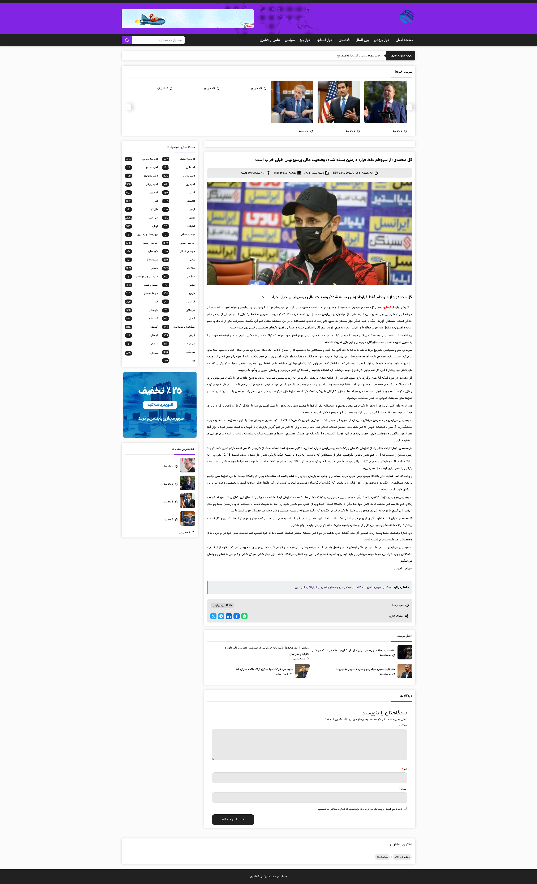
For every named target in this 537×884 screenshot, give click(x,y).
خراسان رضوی (142, 243)
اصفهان (142, 193)
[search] (127, 40)
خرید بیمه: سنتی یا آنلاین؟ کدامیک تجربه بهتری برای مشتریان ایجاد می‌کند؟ (337, 56)
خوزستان (142, 251)
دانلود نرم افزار (402, 857)
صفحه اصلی (404, 40)
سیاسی (290, 40)
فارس (179, 293)
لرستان (142, 335)
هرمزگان (179, 352)
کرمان (307, 173)
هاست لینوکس (268, 877)
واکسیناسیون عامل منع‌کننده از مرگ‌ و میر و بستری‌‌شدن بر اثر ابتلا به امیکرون (343, 587)
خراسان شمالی (179, 251)
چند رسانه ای (180, 235)
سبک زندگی (142, 260)
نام (404, 769)
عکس (179, 285)
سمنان (142, 268)
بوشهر (179, 218)
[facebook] (236, 616)
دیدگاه (403, 726)
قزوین (179, 302)
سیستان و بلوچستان (143, 277)
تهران (142, 226)
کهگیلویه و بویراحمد (179, 327)
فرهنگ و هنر (142, 293)
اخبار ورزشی (382, 40)
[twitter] (213, 616)
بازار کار (142, 209)
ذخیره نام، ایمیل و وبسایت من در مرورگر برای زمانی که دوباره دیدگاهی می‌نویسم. (360, 809)
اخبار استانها (325, 40)
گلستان (142, 327)
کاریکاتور (179, 310)
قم (142, 302)
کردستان (142, 310)
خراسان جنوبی (179, 243)
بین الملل (362, 40)
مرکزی (143, 344)
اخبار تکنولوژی (142, 176)
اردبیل (179, 193)
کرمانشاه (142, 318)
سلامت (179, 268)
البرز (142, 201)
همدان (142, 353)
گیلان (179, 335)
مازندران (179, 344)
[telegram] (221, 616)
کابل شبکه (382, 857)
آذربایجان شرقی (179, 159)
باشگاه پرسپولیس (222, 605)
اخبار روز (306, 40)
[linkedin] (229, 616)
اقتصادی (345, 40)
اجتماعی (178, 167)
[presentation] (409, 107)
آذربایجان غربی (142, 159)
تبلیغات (179, 226)
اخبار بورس (179, 176)
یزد (179, 360)
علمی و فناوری (269, 40)
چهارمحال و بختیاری (142, 235)
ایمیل (403, 789)
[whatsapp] (244, 616)
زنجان (179, 260)
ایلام (179, 209)
